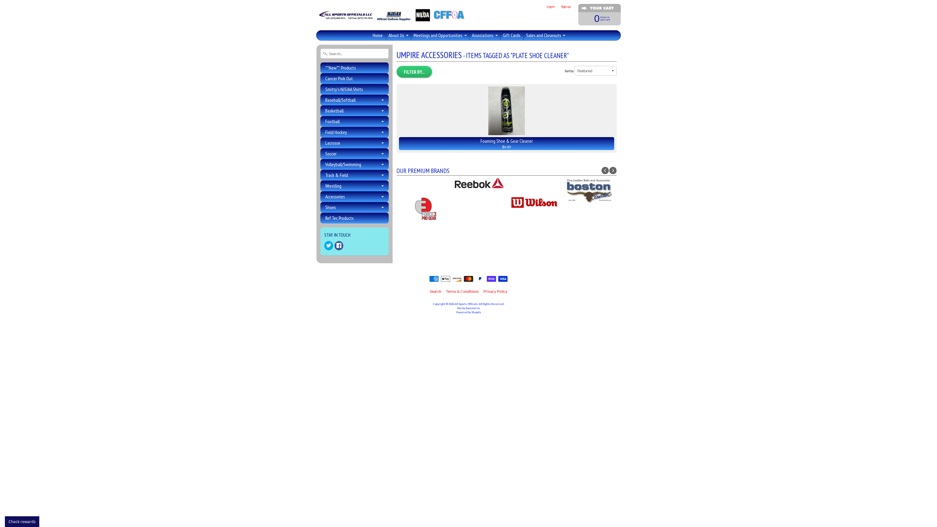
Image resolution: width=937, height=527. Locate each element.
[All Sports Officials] (391, 18)
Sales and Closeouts (543, 35)
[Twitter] (328, 245)
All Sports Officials (466, 303)
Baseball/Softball (340, 100)
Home (378, 35)
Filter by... (414, 72)
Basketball (334, 111)
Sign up (566, 6)
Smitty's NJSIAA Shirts (344, 89)
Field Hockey (336, 132)
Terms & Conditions (462, 291)
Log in (551, 6)
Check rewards (22, 521)
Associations (482, 35)
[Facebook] (339, 245)
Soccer (330, 154)
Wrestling (333, 186)
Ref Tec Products (339, 218)
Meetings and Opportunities (438, 35)
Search (435, 291)
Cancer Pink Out (339, 78)
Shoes (330, 207)
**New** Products (340, 68)
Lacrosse (332, 143)
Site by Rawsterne (468, 308)
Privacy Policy (495, 291)
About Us (396, 35)
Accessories (335, 196)
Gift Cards (511, 35)
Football (332, 121)
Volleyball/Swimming (343, 164)
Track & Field (336, 175)
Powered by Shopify (468, 312)
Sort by (569, 71)
